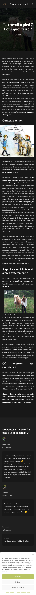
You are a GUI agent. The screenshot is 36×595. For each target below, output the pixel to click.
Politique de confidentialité (23, 592)
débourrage (6, 180)
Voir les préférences (18, 587)
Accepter (18, 576)
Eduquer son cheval (19, 4)
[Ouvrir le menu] (32, 4)
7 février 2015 (6, 530)
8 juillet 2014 (6, 447)
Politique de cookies (10, 592)
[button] (33, 555)
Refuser (18, 582)
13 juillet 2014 (7, 496)
